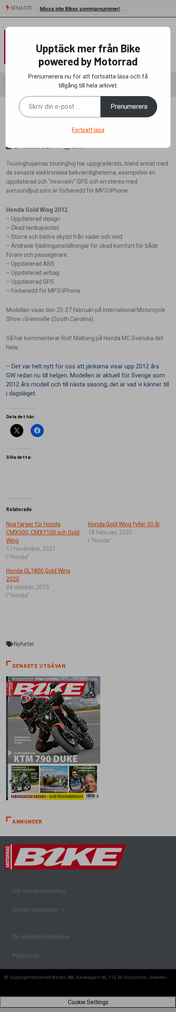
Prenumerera (129, 106)
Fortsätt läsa (88, 130)
